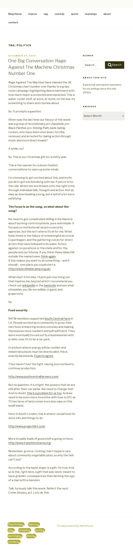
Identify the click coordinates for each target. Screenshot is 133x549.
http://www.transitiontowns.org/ (29, 443)
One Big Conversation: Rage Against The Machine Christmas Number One (41, 67)
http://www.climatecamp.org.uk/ (29, 269)
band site (50, 285)
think (44, 256)
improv (32, 13)
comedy (59, 13)
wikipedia (28, 285)
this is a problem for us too (44, 393)
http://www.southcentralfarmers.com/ (33, 376)
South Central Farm (57, 318)
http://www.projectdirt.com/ (26, 426)
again (52, 256)
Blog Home (15, 13)
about (107, 13)
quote (74, 13)
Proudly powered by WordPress (75, 525)
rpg (46, 13)
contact (13, 22)
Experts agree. (44, 356)
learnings (91, 13)
